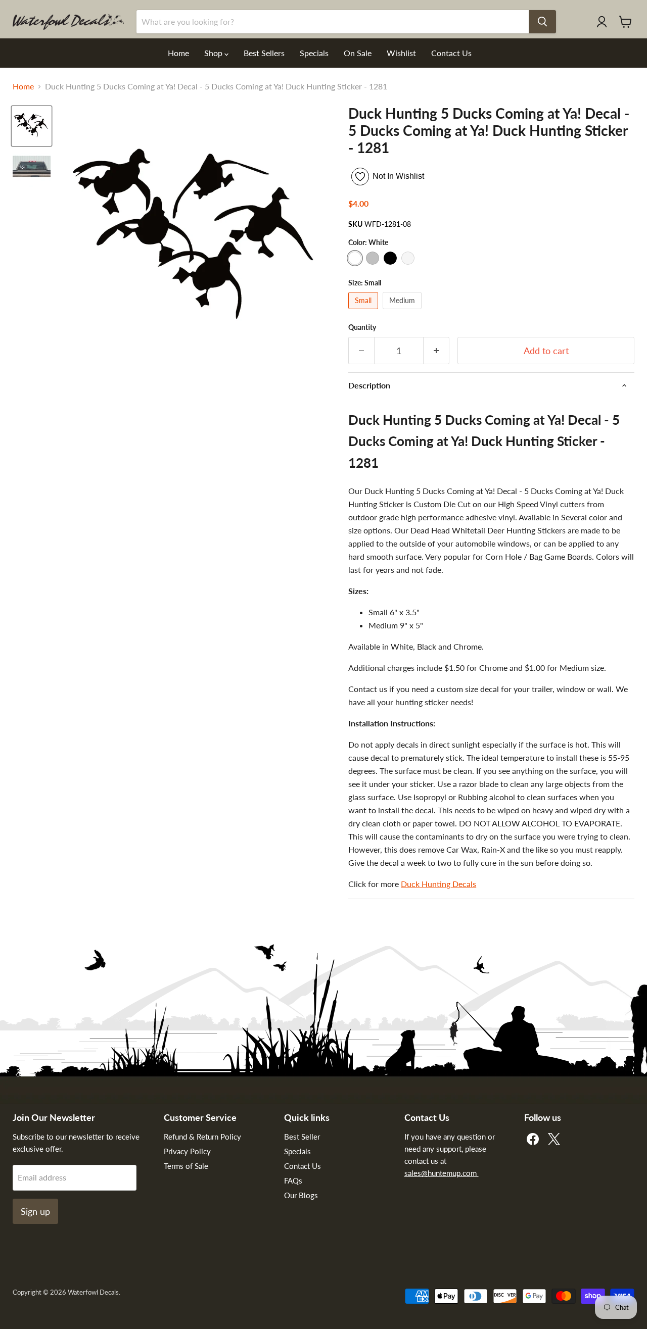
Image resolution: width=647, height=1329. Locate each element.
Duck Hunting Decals (438, 884)
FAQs (293, 1180)
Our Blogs (301, 1195)
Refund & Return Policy (202, 1136)
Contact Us (451, 53)
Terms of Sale (186, 1165)
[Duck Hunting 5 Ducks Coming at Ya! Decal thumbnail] (32, 126)
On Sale (358, 53)
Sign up (35, 1211)
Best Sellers (264, 53)
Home (178, 53)
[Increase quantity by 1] (436, 351)
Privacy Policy (187, 1151)
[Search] (542, 21)
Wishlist (401, 53)
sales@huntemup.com (441, 1172)
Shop (214, 53)
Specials (314, 53)
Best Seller (302, 1136)
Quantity (362, 327)
